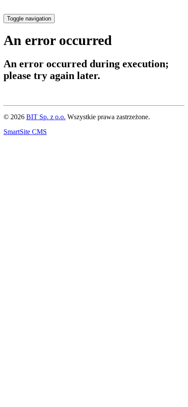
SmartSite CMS (25, 131)
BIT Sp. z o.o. (46, 117)
